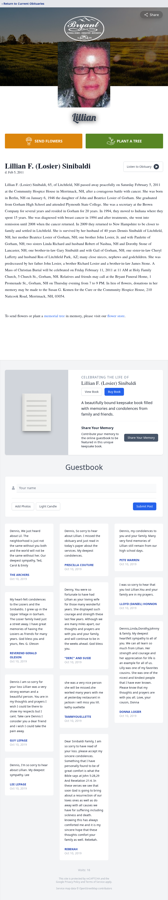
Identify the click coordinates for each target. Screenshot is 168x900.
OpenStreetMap (88, 888)
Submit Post (144, 506)
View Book (92, 392)
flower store (116, 315)
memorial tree (54, 315)
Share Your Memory (141, 438)
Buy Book (114, 392)
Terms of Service (95, 882)
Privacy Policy (72, 882)
